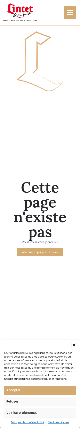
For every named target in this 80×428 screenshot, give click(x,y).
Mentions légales (58, 422)
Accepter (13, 390)
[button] (74, 345)
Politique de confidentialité (27, 422)
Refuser (12, 401)
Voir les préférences (22, 413)
